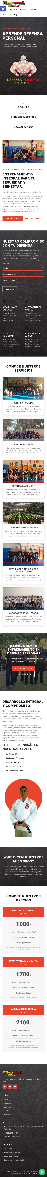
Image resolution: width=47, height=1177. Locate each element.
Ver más (10, 289)
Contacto (6, 15)
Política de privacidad (12, 1153)
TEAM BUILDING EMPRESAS (23, 527)
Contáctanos (12, 218)
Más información (33, 218)
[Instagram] (15, 1087)
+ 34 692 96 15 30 (11, 1133)
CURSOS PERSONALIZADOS (23, 613)
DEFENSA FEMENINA (23, 444)
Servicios (23, 10)
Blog (15, 15)
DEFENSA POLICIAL (23, 403)
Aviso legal (8, 1149)
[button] (3, 8)
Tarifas (33, 10)
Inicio (6, 1100)
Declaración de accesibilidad (14, 1160)
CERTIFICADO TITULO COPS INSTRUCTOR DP (23, 570)
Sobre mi (13, 10)
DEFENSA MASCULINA (23, 486)
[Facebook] (5, 1087)
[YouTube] (10, 1087)
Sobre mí (7, 1103)
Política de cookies (11, 1156)
